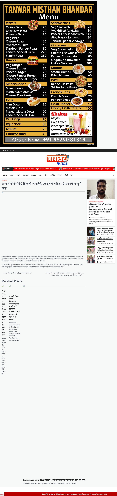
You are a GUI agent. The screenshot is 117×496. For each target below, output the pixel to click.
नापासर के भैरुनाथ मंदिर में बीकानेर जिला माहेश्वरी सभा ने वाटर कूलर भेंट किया (105, 258)
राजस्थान (33, 175)
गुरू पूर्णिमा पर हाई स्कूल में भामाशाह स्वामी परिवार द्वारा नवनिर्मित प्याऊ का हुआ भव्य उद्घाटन (44, 169)
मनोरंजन (60, 175)
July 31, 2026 (101, 217)
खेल (46, 175)
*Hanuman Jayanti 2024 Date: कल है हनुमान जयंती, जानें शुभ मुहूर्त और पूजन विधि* (4, 313)
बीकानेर (18, 175)
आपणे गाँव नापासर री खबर (94, 202)
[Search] (113, 175)
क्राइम (40, 175)
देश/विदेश (52, 175)
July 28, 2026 (110, 253)
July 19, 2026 (110, 262)
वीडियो (66, 175)
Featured (4, 180)
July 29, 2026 (110, 234)
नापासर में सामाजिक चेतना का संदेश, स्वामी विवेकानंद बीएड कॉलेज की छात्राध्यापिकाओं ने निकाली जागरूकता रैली (105, 249)
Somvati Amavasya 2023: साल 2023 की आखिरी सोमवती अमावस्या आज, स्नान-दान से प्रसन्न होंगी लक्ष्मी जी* (60, 480)
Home (5, 175)
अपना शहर (25, 175)
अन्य (72, 175)
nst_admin (93, 217)
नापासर (12, 175)
